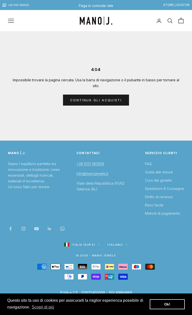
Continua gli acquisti (96, 100)
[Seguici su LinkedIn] (49, 228)
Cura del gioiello (158, 180)
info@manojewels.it (92, 173)
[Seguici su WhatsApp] (62, 228)
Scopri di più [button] (43, 307)
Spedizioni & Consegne (164, 188)
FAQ (148, 164)
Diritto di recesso (159, 197)
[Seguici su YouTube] (36, 228)
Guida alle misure (159, 172)
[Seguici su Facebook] (10, 228)
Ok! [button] (167, 304)
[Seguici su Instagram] (23, 228)
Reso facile (154, 205)
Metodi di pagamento (162, 213)
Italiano (115, 244)
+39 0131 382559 (90, 164)
